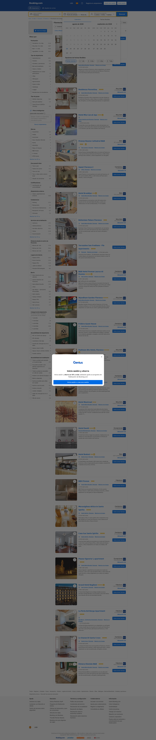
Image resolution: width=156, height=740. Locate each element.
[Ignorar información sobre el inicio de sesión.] (101, 356)
